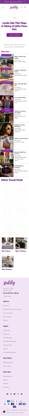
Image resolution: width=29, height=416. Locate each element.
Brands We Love (7, 376)
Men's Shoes (6, 251)
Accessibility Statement (10, 352)
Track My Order (7, 337)
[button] (3, 7)
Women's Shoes (20, 200)
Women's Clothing (5, 200)
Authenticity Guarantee (9, 341)
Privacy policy (23, 410)
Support (5, 326)
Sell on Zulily (7, 366)
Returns (5, 348)
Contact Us (6, 334)
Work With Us (7, 358)
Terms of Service (8, 313)
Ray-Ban (5, 236)
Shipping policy (20, 412)
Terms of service (11, 412)
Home (17, 236)
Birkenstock (19, 218)
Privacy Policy (7, 316)
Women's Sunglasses (6, 219)
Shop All (5, 383)
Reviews (5, 380)
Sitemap (5, 320)
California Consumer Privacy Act (12, 309)
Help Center (6, 330)
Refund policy (14, 410)
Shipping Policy (7, 345)
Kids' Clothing (6, 269)
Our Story (6, 305)
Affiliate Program (8, 362)
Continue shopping (14, 35)
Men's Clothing (20, 251)
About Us (6, 301)
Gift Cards (6, 387)
